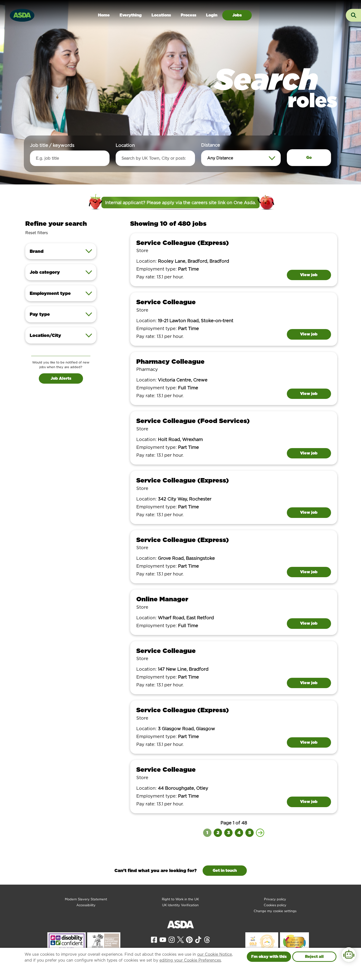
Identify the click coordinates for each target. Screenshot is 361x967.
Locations (161, 15)
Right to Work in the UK (180, 899)
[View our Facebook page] (154, 939)
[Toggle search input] (353, 15)
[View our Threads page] (207, 939)
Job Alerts (61, 378)
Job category (45, 272)
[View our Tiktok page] (198, 939)
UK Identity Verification (180, 905)
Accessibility (86, 905)
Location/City (45, 335)
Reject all (314, 956)
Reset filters (36, 232)
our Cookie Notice (214, 954)
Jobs (237, 15)
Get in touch (225, 870)
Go (309, 157)
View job (309, 274)
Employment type (50, 293)
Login (211, 15)
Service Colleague (166, 302)
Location (125, 145)
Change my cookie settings (275, 911)
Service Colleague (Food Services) (193, 420)
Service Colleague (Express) (182, 242)
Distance (210, 145)
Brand (36, 251)
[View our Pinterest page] (189, 939)
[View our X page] (180, 939)
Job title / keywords (52, 145)
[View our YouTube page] (162, 939)
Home (104, 15)
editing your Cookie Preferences (190, 960)
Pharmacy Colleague (170, 361)
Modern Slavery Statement (86, 899)
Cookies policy (275, 905)
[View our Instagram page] (171, 939)
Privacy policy (275, 899)
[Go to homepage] (22, 14)
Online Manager (162, 599)
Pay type (40, 314)
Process (188, 15)
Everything (131, 15)
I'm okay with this (269, 956)
